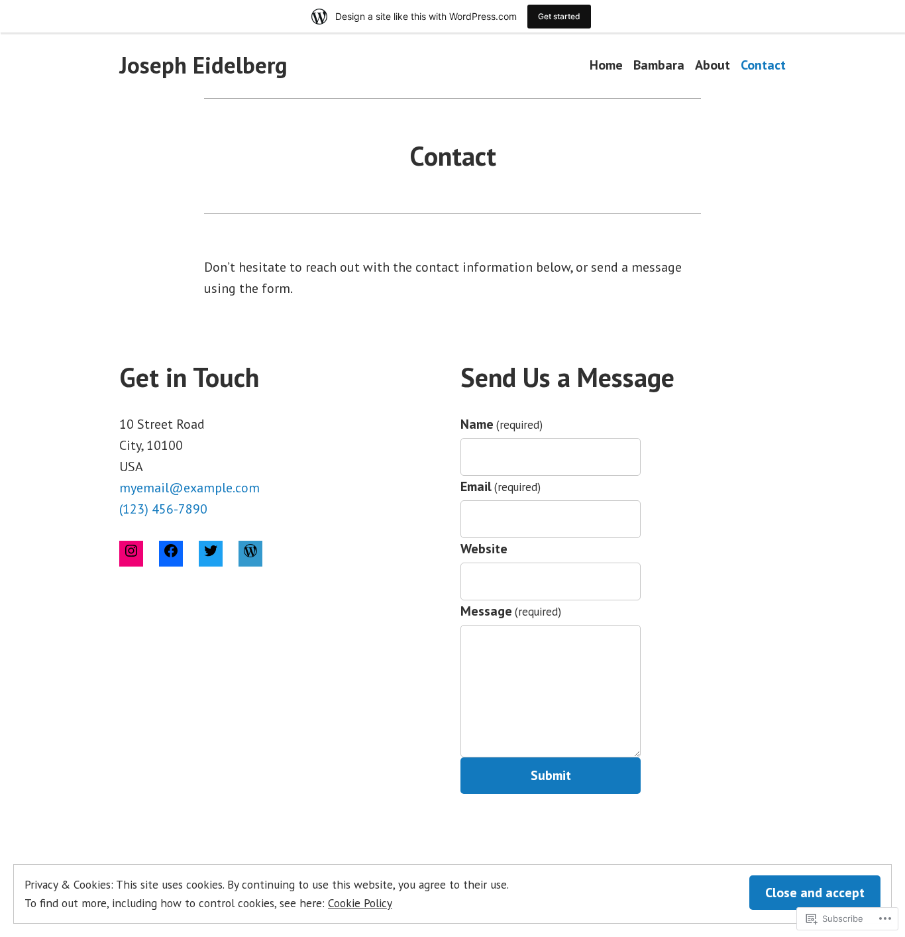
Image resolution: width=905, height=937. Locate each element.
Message (510, 611)
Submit (551, 775)
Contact (763, 65)
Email (500, 486)
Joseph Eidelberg (203, 65)
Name (501, 424)
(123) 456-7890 (163, 509)
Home (606, 65)
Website (483, 548)
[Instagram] (131, 553)
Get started (559, 16)
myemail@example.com (189, 487)
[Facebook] (171, 553)
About (712, 65)
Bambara (658, 65)
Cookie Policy (360, 902)
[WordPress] (250, 553)
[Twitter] (211, 553)
